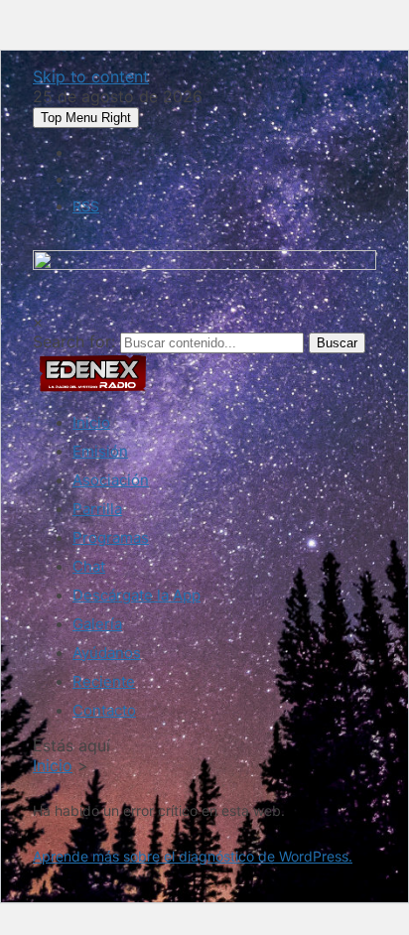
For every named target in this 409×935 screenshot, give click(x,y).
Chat (88, 566)
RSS (85, 206)
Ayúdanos (106, 652)
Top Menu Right (86, 117)
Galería (97, 623)
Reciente (103, 681)
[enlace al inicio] (93, 387)
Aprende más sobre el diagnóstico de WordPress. (192, 856)
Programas (110, 537)
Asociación (110, 479)
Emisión (100, 451)
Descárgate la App (136, 595)
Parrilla (97, 508)
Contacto (104, 710)
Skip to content (91, 76)
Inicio (91, 422)
